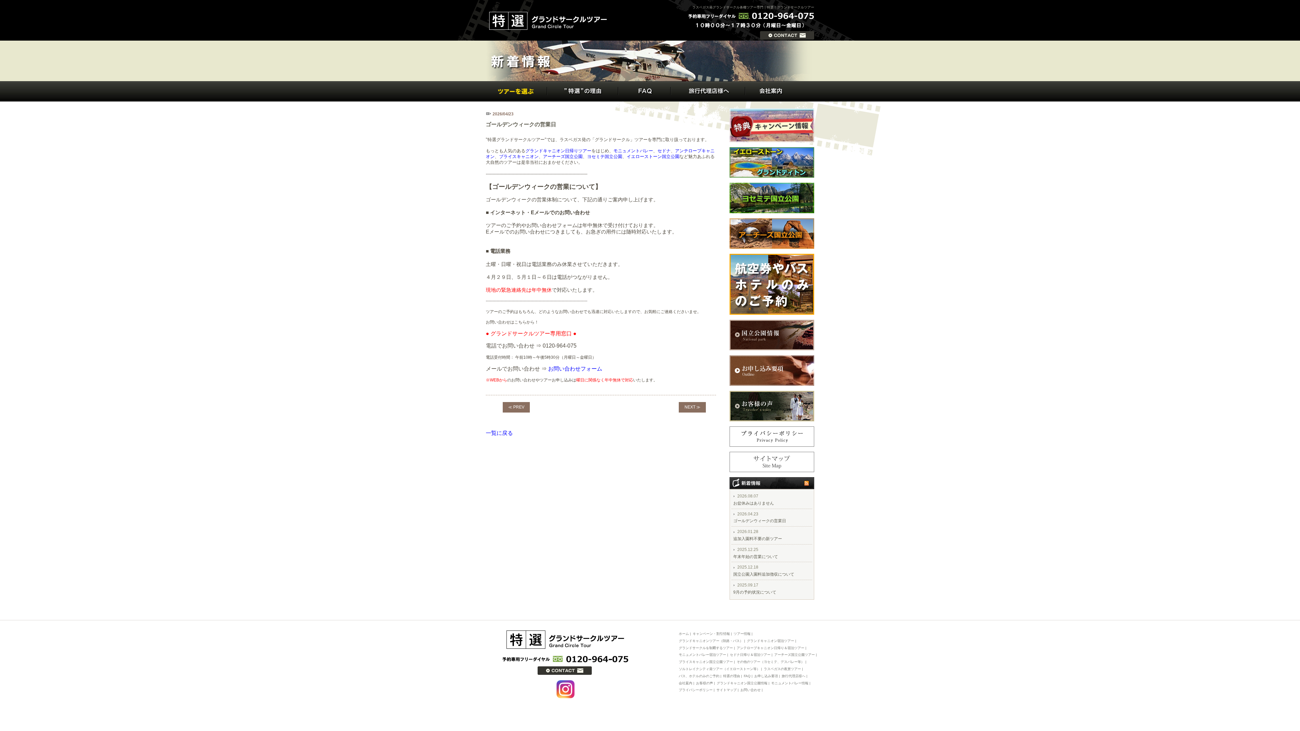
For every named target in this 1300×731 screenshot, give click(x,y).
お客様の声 (704, 683)
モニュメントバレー (633, 150)
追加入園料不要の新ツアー (757, 538)
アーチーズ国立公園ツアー (794, 655)
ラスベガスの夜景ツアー (782, 669)
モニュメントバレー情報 (789, 683)
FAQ (747, 676)
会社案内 (685, 683)
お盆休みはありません (753, 503)
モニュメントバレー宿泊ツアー (703, 655)
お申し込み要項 (766, 676)
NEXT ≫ (692, 407)
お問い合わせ (750, 690)
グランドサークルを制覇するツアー (706, 648)
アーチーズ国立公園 (563, 156)
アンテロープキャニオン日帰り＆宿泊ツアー (770, 648)
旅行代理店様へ (793, 676)
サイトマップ (726, 690)
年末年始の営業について (755, 556)
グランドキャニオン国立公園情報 (742, 683)
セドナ (664, 150)
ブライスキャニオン (519, 156)
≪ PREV (516, 407)
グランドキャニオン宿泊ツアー (770, 641)
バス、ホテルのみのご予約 (699, 676)
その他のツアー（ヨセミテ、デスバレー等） (770, 662)
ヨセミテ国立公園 (604, 156)
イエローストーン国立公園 (653, 156)
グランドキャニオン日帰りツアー (558, 150)
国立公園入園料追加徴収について (763, 574)
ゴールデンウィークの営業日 (759, 520)
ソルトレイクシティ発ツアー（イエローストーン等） (719, 669)
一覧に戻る (499, 433)
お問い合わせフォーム (575, 369)
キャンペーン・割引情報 (711, 634)
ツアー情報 (742, 634)
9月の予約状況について (754, 592)
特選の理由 (731, 676)
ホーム (684, 634)
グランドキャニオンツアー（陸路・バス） (711, 641)
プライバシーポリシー (696, 690)
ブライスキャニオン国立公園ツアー (706, 662)
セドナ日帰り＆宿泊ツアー (750, 655)
